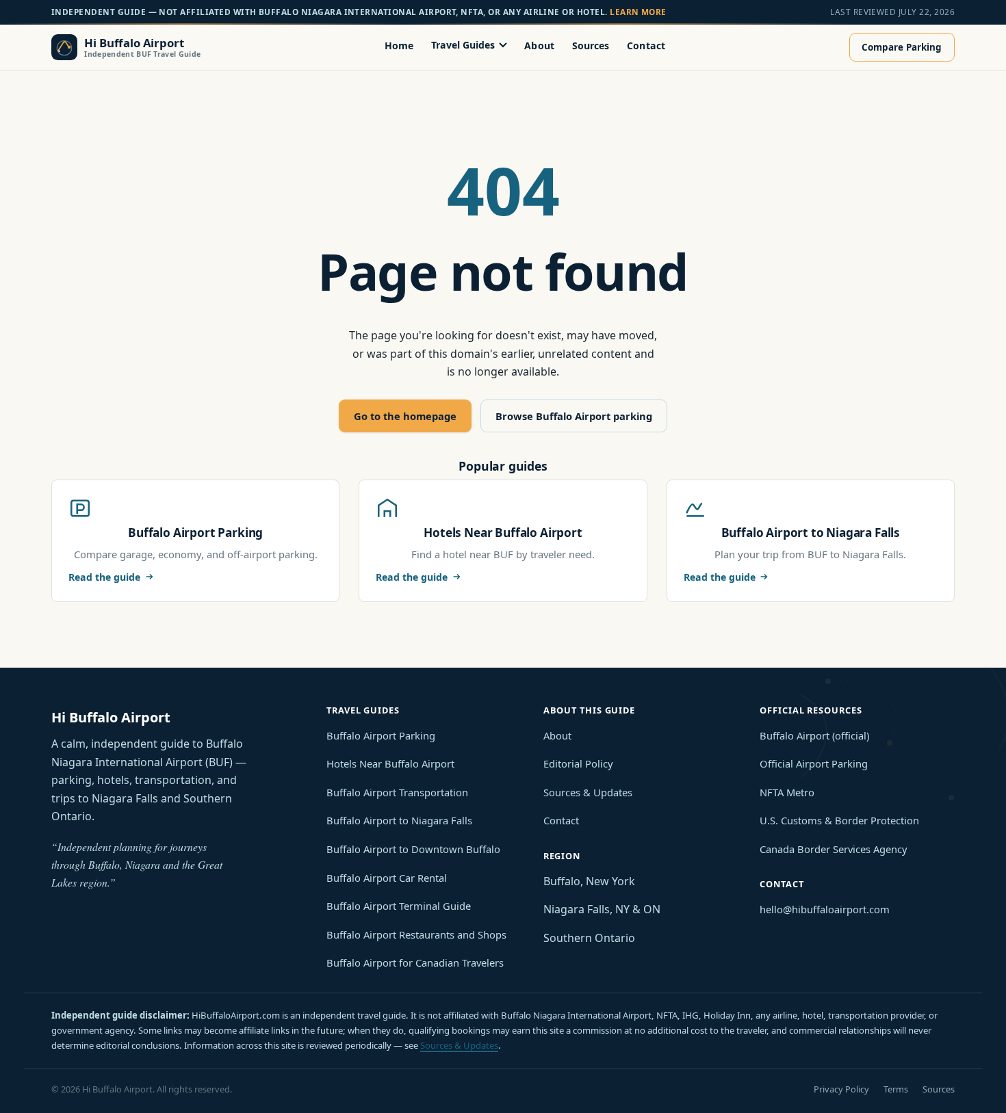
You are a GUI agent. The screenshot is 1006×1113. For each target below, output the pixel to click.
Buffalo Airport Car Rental (386, 878)
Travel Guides (463, 44)
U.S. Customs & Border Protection (839, 820)
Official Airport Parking (814, 763)
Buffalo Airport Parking (380, 735)
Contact (646, 44)
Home (399, 44)
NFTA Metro (787, 792)
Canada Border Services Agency (833, 849)
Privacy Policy (841, 1089)
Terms (896, 1089)
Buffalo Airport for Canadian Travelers (415, 962)
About (539, 44)
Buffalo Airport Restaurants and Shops (416, 934)
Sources (591, 44)
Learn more (638, 11)
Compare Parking (902, 47)
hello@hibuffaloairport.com (825, 909)
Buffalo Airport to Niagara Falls (399, 820)
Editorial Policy (578, 763)
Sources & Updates (587, 792)
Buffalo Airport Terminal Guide (398, 906)
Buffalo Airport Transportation (397, 792)
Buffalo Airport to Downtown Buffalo (413, 849)
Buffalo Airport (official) (814, 735)
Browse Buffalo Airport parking (573, 416)
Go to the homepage (405, 416)
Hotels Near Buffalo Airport (390, 763)
